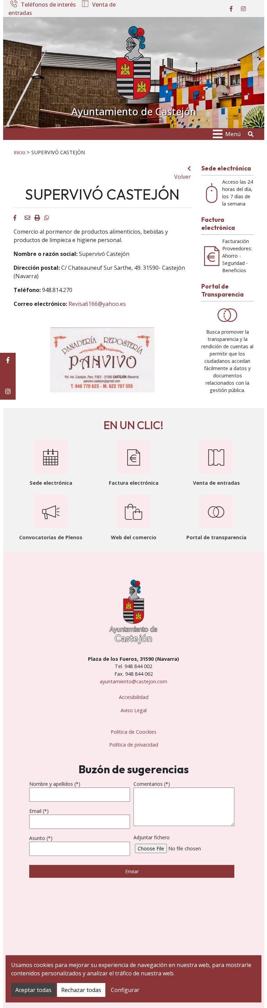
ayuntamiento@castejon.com (133, 681)
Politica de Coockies (133, 731)
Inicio (19, 152)
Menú (233, 134)
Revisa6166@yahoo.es (97, 304)
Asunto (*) (40, 838)
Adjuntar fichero (152, 837)
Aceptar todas (33, 990)
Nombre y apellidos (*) (54, 784)
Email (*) (39, 811)
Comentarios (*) (152, 784)
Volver (182, 177)
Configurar (125, 990)
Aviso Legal (134, 710)
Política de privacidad (133, 744)
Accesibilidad (133, 697)
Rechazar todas (81, 990)
